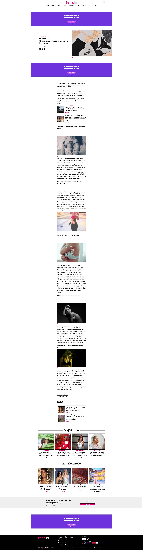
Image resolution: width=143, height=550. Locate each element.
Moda (48, 5)
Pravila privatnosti (75, 547)
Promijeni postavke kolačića (99, 547)
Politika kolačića (83, 547)
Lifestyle (84, 5)
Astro (53, 5)
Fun (95, 5)
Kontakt (69, 547)
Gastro (64, 5)
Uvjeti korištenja (90, 547)
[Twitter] (44, 49)
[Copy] (40, 49)
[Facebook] (42, 49)
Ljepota (78, 5)
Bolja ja (90, 5)
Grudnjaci (65, 396)
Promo (67, 539)
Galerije (58, 5)
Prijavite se (88, 504)
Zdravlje (59, 396)
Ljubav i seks (71, 5)
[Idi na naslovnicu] (71, 3)
